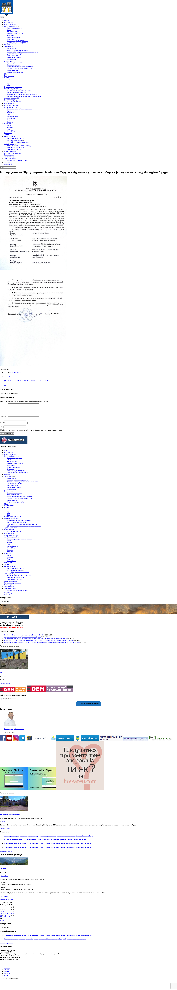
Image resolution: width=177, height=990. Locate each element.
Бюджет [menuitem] (6, 970)
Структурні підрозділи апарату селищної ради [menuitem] (22, 52)
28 (9, 916)
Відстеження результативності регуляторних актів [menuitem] (24, 96)
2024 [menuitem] (8, 83)
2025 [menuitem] (8, 81)
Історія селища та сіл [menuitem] (10, 107)
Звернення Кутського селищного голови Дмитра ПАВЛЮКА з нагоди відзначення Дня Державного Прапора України (42, 642)
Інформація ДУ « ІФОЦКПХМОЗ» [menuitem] (17, 41)
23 (13, 913)
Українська (7, 698)
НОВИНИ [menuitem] (7, 44)
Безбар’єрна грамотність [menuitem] (15, 147)
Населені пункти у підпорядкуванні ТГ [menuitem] (19, 109)
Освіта (3, 822)
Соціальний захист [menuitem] (10, 158)
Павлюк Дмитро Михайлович (14, 729)
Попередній (7, 376)
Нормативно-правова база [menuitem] (16, 72)
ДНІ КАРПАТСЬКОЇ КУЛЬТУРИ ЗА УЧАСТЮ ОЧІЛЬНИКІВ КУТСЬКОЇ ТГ (26, 381)
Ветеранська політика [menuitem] (11, 105)
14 (9, 911)
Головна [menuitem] (6, 21)
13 (7, 911)
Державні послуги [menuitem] (9, 100)
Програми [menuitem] (10, 39)
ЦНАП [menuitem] (6, 74)
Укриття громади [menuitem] (9, 157)
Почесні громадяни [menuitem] (10, 24)
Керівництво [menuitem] (11, 48)
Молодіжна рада (15, 372)
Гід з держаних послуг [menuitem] (14, 101)
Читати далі (4, 896)
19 (5, 913)
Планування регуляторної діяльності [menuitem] (19, 90)
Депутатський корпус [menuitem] (14, 54)
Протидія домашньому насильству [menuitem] (18, 160)
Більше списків (5, 828)
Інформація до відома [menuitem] (14, 28)
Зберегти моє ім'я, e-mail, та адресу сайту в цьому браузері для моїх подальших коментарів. (32, 430)
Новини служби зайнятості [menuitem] (16, 33)
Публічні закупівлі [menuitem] (9, 136)
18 (3, 913)
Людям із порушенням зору (89, 703)
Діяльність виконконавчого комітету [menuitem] (19, 68)
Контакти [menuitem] (7, 162)
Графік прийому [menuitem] (9, 164)
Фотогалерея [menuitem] (8, 124)
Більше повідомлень (7, 899)
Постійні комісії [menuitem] (12, 55)
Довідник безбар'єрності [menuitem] (15, 149)
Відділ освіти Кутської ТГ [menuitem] (15, 138)
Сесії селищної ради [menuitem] (13, 65)
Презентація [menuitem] (11, 59)
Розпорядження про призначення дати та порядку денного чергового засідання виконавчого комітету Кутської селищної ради (48, 836)
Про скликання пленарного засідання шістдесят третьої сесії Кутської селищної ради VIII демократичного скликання (45, 840)
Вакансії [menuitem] (6, 135)
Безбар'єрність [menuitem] (9, 144)
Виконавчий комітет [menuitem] (14, 57)
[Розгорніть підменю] (18, 26)
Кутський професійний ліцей (10, 814)
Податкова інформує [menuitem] (14, 37)
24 (1, 916)
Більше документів (6, 851)
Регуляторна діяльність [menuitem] (11, 89)
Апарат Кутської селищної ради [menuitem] (17, 50)
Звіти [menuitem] (9, 30)
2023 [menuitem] (8, 85)
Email (2, 423)
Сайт (1, 426)
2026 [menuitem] (8, 79)
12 (5, 911)
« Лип (2, 920)
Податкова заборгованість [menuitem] (13, 87)
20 (7, 913)
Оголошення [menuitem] (8, 133)
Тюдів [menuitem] (9, 114)
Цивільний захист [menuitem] (9, 103)
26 (5, 916)
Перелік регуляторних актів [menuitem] (16, 92)
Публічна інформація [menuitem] (10, 26)
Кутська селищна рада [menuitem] (14, 140)
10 (1, 911)
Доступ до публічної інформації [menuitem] (17, 43)
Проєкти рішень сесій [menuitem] (14, 63)
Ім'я (1, 419)
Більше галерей (5, 683)
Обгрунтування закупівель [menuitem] (20, 142)
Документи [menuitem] (7, 61)
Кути (1, 673)
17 (1, 913)
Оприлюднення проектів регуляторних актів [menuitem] (22, 94)
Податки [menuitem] (6, 78)
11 (3, 911)
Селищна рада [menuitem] (8, 46)
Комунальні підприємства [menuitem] (12, 153)
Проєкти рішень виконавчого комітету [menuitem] (20, 67)
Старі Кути (3, 869)
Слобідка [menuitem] (10, 122)
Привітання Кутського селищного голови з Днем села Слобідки (24, 635)
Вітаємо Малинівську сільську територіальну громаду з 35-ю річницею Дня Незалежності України (36, 639)
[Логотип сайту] (6, 15)
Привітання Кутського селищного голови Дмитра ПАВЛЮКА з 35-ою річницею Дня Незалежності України (38, 640)
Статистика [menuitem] (11, 35)
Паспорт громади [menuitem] (9, 155)
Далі (5, 385)
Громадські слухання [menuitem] (10, 151)
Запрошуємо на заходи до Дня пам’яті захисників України (22, 637)
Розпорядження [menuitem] (12, 70)
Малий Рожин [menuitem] (11, 118)
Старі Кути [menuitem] (10, 112)
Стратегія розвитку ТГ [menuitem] (11, 98)
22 (11, 913)
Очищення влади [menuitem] (12, 32)
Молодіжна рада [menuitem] (9, 76)
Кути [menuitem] (9, 111)
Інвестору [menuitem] (7, 973)
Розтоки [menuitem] (10, 120)
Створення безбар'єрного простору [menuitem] (19, 146)
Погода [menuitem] (6, 975)
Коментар (4, 416)
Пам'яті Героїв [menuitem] (8, 22)
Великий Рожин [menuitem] (12, 116)
